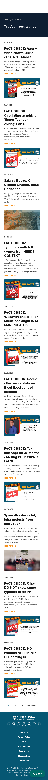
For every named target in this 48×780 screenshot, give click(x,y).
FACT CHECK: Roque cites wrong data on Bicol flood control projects (20, 385)
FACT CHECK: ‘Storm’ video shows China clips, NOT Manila (21, 53)
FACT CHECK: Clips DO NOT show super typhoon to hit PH (20, 588)
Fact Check (24, 751)
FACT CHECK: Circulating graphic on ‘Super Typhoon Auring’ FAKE (21, 118)
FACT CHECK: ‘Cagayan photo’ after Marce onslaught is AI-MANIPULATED (21, 319)
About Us (24, 732)
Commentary (24, 746)
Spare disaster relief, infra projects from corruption (20, 519)
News (24, 741)
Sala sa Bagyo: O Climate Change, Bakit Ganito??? (21, 185)
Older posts (31, 705)
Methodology (24, 755)
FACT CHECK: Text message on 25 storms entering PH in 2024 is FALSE (21, 455)
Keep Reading (10, 74)
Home (7, 19)
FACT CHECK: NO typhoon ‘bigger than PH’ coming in (20, 653)
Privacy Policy (24, 737)
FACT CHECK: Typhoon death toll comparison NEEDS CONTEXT (19, 249)
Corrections (24, 760)
